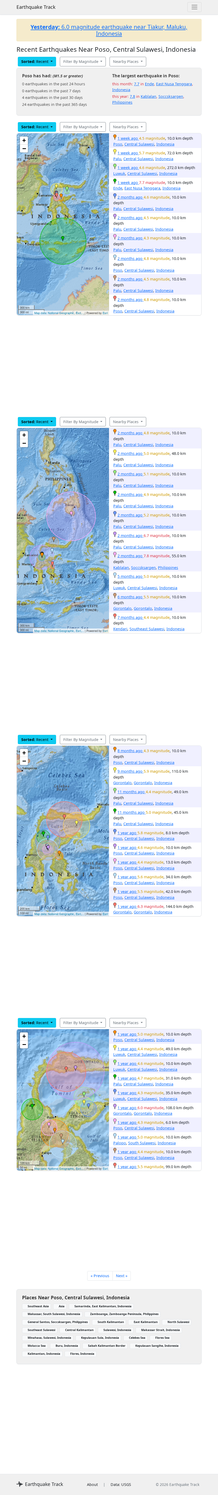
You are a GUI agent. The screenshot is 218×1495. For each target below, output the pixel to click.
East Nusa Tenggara (174, 83)
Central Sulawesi (139, 144)
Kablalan (148, 96)
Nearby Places (126, 61)
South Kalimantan (111, 1322)
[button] (61, 196)
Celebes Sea (137, 1338)
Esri (105, 313)
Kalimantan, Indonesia (44, 1354)
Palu (117, 158)
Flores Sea (162, 1338)
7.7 (136, 83)
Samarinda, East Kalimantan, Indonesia (103, 1306)
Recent (35, 61)
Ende (149, 83)
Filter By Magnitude (81, 61)
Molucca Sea (37, 1346)
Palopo (119, 1142)
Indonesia (121, 89)
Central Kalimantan (79, 1330)
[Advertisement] (109, 366)
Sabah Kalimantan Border (106, 1346)
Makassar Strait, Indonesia (160, 1330)
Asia (62, 1306)
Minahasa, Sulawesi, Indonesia (49, 1338)
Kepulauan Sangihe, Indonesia (157, 1346)
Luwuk (119, 173)
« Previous (100, 1275)
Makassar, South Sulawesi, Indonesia (54, 1314)
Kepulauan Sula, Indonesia (100, 1338)
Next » (121, 1275)
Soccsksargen (170, 96)
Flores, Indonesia (82, 1354)
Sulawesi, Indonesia (117, 1330)
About (92, 1484)
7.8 (132, 96)
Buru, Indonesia (67, 1346)
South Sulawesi (142, 1142)
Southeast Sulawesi (146, 628)
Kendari (120, 628)
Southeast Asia (38, 1306)
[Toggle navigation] (194, 7)
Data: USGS (121, 1484)
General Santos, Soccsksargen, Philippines (58, 1322)
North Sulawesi (178, 1322)
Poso (117, 144)
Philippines (122, 102)
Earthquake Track (36, 7)
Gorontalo (122, 608)
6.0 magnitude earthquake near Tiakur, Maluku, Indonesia (109, 30)
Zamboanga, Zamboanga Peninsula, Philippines (124, 1314)
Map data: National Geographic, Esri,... (59, 313)
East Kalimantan (146, 1322)
